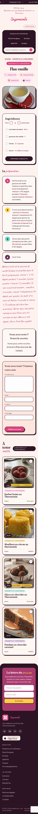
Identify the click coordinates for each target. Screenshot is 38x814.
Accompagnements (9, 766)
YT (20, 731)
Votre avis (9, 374)
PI (15, 731)
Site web (8, 413)
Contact (5, 779)
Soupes (24, 43)
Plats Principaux (14, 38)
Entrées (27, 38)
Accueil (8, 59)
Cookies (5, 799)
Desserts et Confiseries (19, 33)
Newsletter (6, 783)
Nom (7, 395)
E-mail (8, 404)
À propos (5, 776)
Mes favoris (29, 26)
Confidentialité (8, 796)
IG (4, 731)
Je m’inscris (19, 701)
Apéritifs (14, 43)
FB (10, 731)
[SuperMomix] (19, 19)
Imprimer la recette (19, 159)
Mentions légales (8, 792)
